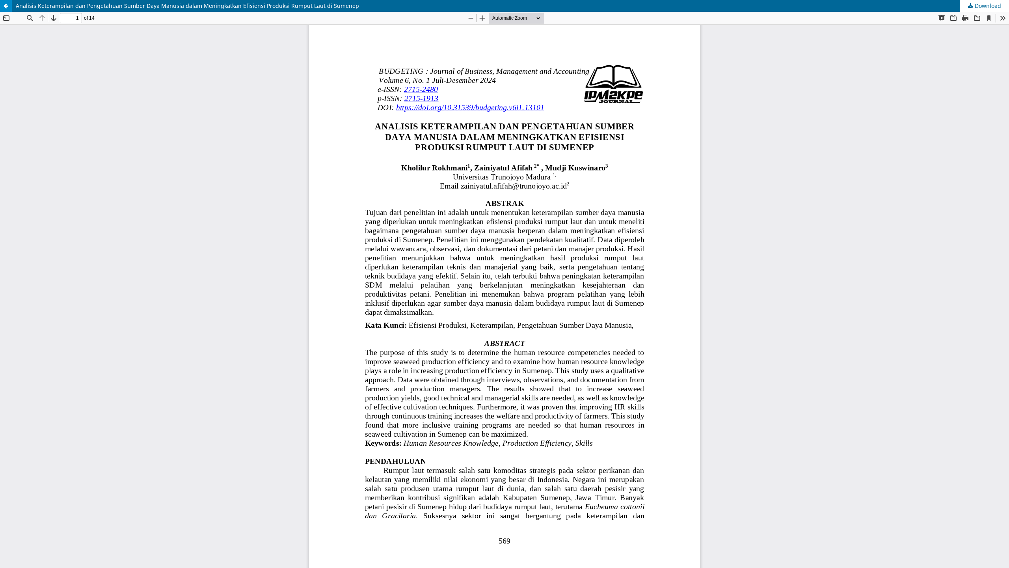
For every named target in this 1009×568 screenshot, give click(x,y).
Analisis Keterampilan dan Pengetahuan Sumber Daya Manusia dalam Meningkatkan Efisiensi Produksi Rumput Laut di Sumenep (187, 5)
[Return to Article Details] (6, 6)
